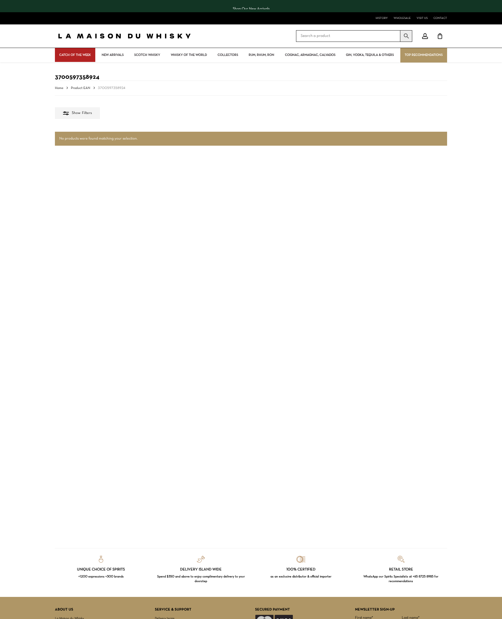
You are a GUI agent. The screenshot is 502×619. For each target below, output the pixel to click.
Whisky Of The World (189, 54)
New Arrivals (113, 54)
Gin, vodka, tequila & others (370, 54)
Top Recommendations (424, 54)
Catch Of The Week (75, 54)
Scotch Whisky (147, 54)
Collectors (228, 54)
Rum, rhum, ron (261, 54)
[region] (251, 6)
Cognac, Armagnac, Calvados (310, 54)
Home (59, 88)
